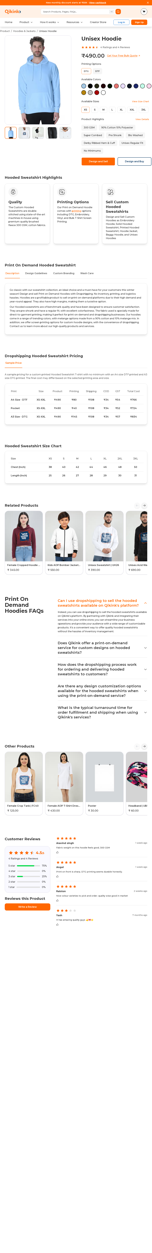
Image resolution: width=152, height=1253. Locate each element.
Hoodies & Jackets (24, 31)
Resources (72, 22)
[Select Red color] (96, 92)
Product (24, 22)
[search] (118, 11)
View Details (142, 119)
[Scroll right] (144, 505)
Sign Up (139, 22)
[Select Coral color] (116, 86)
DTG (86, 71)
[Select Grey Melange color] (90, 92)
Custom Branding (63, 273)
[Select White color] (103, 92)
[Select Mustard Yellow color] (83, 92)
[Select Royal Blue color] (136, 86)
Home (8, 22)
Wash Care (87, 273)
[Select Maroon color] (103, 86)
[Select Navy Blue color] (129, 86)
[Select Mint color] (142, 86)
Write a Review (27, 906)
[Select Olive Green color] (96, 86)
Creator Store (98, 22)
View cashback (97, 2)
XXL (132, 109)
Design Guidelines (36, 273)
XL (121, 109)
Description (12, 273)
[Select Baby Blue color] (83, 86)
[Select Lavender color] (123, 86)
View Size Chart (140, 101)
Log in (121, 22)
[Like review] (57, 852)
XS (85, 109)
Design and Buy (134, 161)
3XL (143, 109)
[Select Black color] (90, 86)
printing (76, 211)
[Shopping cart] (144, 11)
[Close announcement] (148, 2)
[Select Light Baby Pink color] (149, 86)
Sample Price (13, 363)
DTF (97, 71)
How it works (48, 22)
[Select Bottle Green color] (109, 86)
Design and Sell (98, 161)
